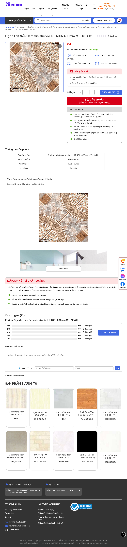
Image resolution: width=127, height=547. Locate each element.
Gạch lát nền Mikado (88, 27)
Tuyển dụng (10, 513)
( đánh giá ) (113, 36)
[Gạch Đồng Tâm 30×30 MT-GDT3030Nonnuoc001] (40, 398)
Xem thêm (63, 268)
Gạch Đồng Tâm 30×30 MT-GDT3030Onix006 (16, 413)
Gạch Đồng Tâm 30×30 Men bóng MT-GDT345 (87, 456)
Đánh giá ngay (109, 333)
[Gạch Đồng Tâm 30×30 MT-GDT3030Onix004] (63, 398)
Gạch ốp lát (27, 27)
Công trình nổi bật (81, 7)
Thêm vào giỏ (109, 92)
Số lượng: (71, 92)
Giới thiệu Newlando (13, 509)
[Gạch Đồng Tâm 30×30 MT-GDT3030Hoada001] (40, 441)
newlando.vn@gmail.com (19, 526)
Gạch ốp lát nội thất (43, 27)
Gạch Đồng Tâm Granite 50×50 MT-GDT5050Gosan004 (87, 413)
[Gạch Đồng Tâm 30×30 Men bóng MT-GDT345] (87, 441)
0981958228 (109, 6)
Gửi (117, 368)
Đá (33, 9)
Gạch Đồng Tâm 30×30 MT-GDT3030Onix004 (63, 413)
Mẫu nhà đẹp (65, 7)
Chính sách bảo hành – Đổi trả (50, 523)
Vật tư (41, 9)
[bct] (81, 507)
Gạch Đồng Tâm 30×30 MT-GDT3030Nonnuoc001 (40, 414)
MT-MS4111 (80, 49)
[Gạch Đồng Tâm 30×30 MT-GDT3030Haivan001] (63, 441)
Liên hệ (8, 517)
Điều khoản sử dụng (46, 509)
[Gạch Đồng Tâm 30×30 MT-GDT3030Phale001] (110, 441)
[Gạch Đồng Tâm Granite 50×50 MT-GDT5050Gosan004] (87, 398)
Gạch (26, 9)
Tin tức (94, 7)
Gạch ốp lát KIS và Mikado (65, 27)
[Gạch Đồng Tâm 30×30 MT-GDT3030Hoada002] (110, 398)
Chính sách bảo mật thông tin (50, 513)
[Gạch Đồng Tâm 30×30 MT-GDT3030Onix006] (16, 398)
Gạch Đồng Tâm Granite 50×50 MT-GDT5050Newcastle (16, 456)
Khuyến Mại (52, 9)
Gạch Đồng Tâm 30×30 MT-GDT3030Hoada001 (40, 456)
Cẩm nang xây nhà (104, 20)
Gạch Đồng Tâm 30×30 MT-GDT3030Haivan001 (63, 456)
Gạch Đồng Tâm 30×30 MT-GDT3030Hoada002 (110, 413)
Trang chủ (9, 27)
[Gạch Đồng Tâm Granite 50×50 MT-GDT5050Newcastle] (16, 441)
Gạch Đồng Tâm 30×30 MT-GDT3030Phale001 (110, 456)
